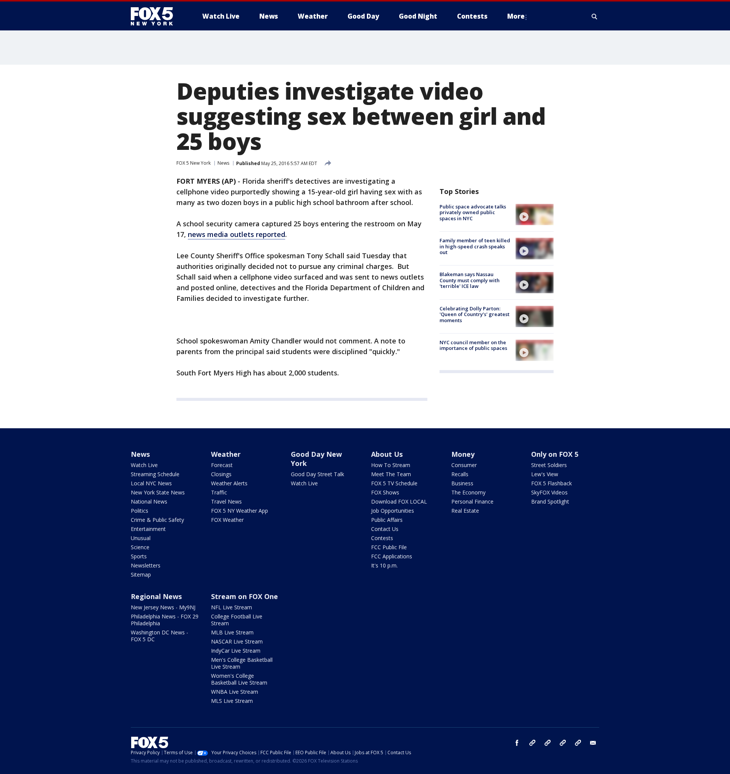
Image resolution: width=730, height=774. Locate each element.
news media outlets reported (236, 234)
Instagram (532, 743)
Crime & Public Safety (157, 519)
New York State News (158, 492)
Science (140, 547)
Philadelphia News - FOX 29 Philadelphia (164, 620)
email (593, 743)
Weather (226, 454)
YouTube (563, 743)
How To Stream (390, 465)
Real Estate (465, 510)
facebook (517, 743)
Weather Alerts (229, 483)
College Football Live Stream (236, 620)
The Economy (468, 492)
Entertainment (148, 528)
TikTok (547, 743)
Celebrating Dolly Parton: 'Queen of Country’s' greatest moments (474, 314)
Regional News (156, 596)
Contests (382, 538)
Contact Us (384, 528)
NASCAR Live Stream (237, 641)
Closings (221, 474)
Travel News (226, 501)
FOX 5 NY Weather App (239, 510)
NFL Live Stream (231, 607)
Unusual (141, 538)
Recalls (459, 474)
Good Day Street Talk (317, 474)
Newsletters (145, 565)
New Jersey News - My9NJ (163, 607)
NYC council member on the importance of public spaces (473, 345)
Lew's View (544, 474)
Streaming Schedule (155, 474)
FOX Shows (385, 492)
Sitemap (141, 574)
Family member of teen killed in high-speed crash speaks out (475, 246)
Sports (139, 556)
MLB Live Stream (232, 632)
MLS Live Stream (232, 700)
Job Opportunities (392, 510)
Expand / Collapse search (594, 16)
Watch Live (144, 465)
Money (462, 454)
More (516, 16)
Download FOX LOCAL (399, 501)
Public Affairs (387, 519)
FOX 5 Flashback (551, 483)
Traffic (219, 492)
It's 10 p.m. (384, 565)
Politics (139, 510)
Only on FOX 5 (554, 454)
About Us (387, 454)
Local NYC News (151, 483)
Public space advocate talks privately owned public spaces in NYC (473, 212)
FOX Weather (227, 519)
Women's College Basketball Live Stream (239, 679)
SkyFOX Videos (549, 492)
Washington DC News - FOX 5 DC (159, 636)
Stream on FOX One (244, 596)
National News (149, 501)
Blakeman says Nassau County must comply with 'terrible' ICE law (470, 280)
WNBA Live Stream (234, 691)
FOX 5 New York (193, 163)
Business (462, 483)
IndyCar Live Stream (235, 650)
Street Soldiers (549, 465)
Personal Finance (472, 501)
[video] (535, 214)
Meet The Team (391, 474)
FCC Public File (389, 547)
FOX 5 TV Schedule (394, 483)
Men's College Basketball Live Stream (242, 663)
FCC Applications (391, 556)
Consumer (464, 465)
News (223, 163)
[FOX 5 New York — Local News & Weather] (156, 16)
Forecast (222, 465)
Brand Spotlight (550, 501)
